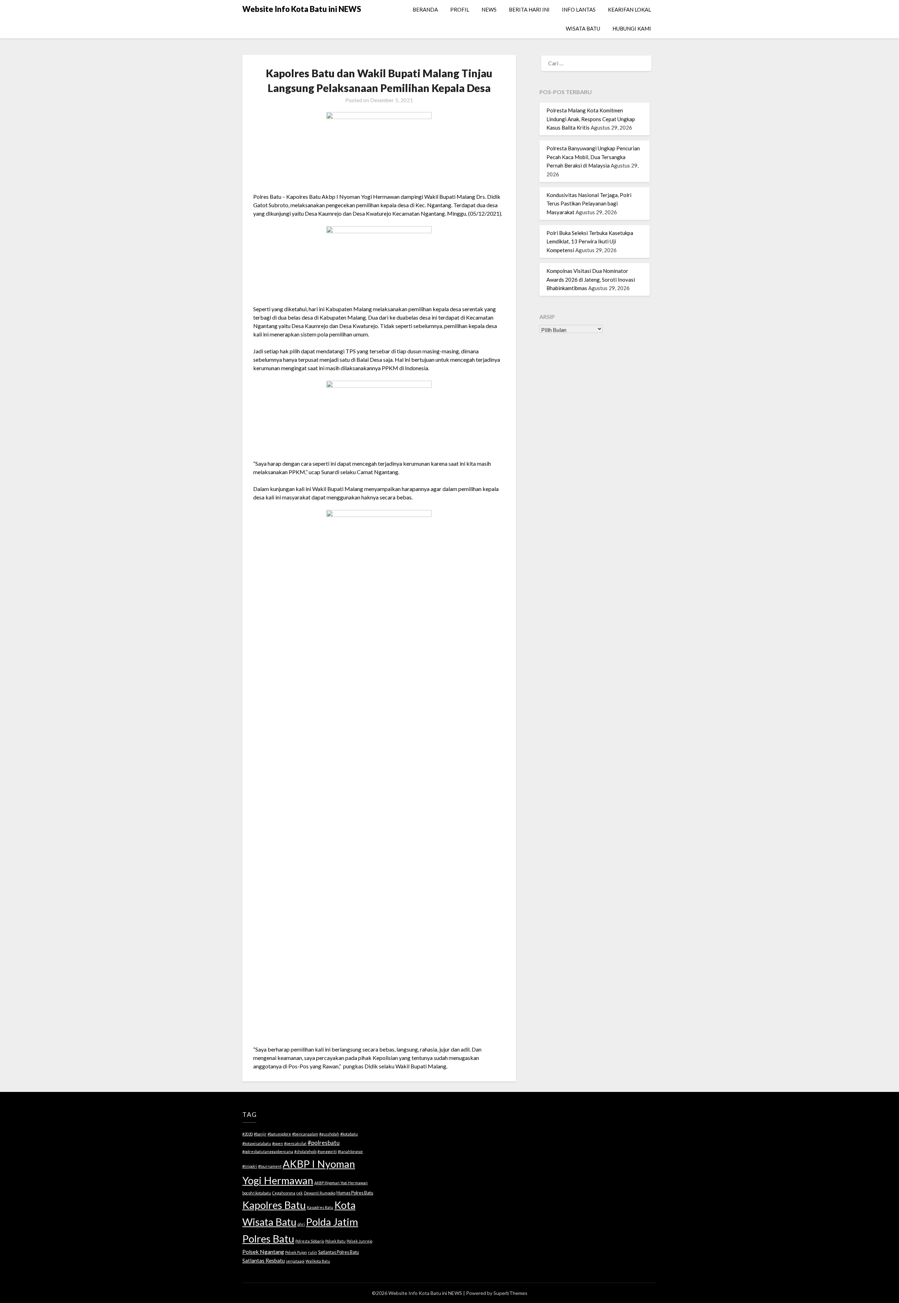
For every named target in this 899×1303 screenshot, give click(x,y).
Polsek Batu (335, 1241)
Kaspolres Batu (320, 1207)
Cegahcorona (283, 1193)
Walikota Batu (318, 1261)
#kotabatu (349, 1134)
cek (299, 1193)
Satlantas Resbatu (263, 1260)
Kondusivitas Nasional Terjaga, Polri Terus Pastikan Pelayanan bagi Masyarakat (588, 203)
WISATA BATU (583, 28)
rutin (312, 1252)
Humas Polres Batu (354, 1193)
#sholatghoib (305, 1151)
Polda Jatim (332, 1222)
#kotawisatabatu (256, 1143)
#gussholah (329, 1134)
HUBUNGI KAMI (631, 28)
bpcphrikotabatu (256, 1193)
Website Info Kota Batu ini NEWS (301, 9)
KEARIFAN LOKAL (629, 9)
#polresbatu (324, 1142)
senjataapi (295, 1261)
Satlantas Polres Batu (338, 1252)
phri (301, 1224)
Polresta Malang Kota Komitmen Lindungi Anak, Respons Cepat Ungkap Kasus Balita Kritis (590, 119)
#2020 (247, 1134)
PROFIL (459, 9)
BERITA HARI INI (529, 9)
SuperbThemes (510, 1293)
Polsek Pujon (296, 1252)
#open (277, 1143)
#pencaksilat (295, 1143)
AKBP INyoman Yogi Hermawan (341, 1182)
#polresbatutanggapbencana (267, 1151)
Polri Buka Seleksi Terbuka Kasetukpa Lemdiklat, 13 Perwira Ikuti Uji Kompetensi (589, 241)
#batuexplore (279, 1134)
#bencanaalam (305, 1134)
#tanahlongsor (350, 1151)
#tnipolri (249, 1166)
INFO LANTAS (579, 9)
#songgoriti (327, 1151)
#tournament (270, 1166)
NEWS (489, 9)
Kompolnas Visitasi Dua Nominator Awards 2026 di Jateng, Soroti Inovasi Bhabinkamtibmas (590, 279)
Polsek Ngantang (263, 1251)
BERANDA (425, 9)
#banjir (260, 1134)
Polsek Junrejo (359, 1241)
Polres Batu (268, 1238)
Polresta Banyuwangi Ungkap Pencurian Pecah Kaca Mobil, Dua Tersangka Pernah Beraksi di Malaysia (593, 157)
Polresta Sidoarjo (309, 1241)
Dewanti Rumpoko (319, 1193)
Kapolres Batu (274, 1205)
